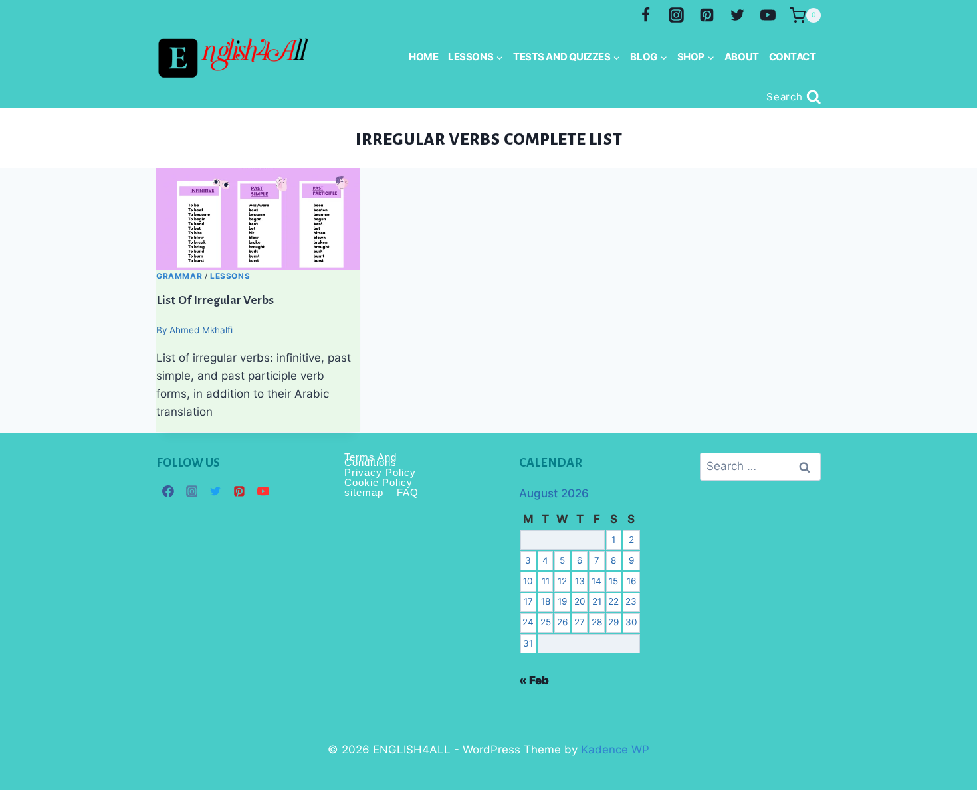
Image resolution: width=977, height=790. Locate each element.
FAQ (408, 492)
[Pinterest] (706, 15)
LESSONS (230, 276)
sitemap (363, 492)
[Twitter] (737, 15)
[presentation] (258, 219)
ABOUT (741, 56)
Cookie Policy (378, 482)
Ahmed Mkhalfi (201, 330)
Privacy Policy (380, 472)
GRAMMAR (179, 276)
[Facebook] (646, 15)
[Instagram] (676, 15)
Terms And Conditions (370, 460)
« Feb (534, 680)
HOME (423, 56)
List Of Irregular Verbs (215, 299)
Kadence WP (615, 749)
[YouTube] (767, 15)
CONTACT (792, 56)
